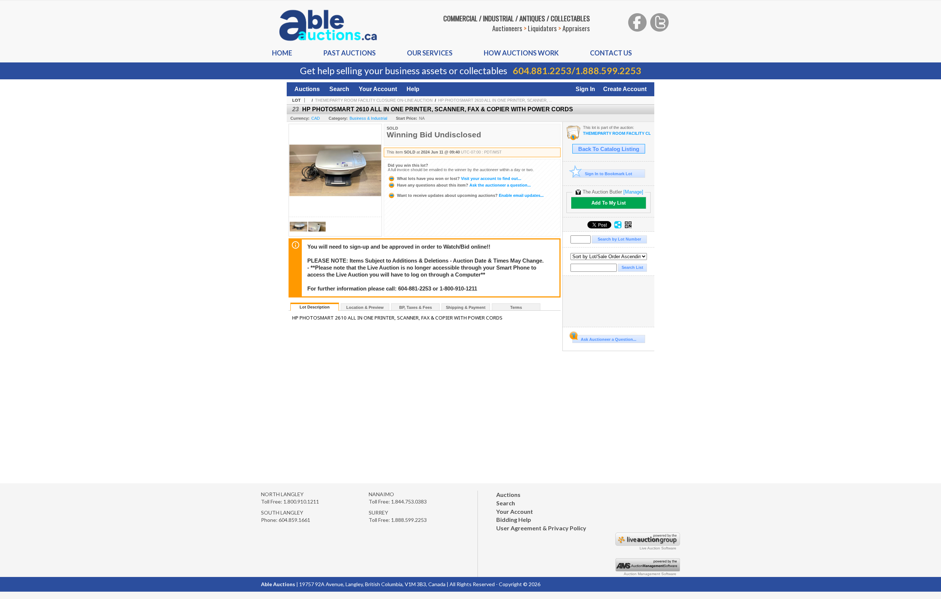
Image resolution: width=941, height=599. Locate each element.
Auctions (307, 89)
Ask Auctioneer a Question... (608, 339)
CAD (315, 118)
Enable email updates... (470, 195)
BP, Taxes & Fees (415, 307)
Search (339, 89)
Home (282, 53)
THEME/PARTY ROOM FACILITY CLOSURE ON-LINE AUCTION (374, 100)
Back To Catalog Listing (608, 149)
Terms (516, 307)
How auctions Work (521, 53)
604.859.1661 (294, 520)
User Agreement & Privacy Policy (541, 527)
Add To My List (608, 203)
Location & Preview (365, 307)
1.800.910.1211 (301, 501)
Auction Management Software (650, 574)
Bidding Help (513, 519)
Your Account (378, 89)
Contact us (611, 53)
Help (413, 89)
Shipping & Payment (466, 307)
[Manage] (633, 192)
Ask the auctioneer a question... (464, 185)
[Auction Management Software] (647, 569)
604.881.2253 (542, 70)
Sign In (585, 89)
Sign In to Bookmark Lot (608, 174)
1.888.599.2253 (608, 70)
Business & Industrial (368, 118)
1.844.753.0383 (409, 501)
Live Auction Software (658, 548)
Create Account (625, 89)
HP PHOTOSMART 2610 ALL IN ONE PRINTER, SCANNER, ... (495, 100)
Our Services (429, 53)
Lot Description (315, 307)
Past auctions (349, 53)
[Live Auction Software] (647, 544)
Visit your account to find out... (459, 178)
